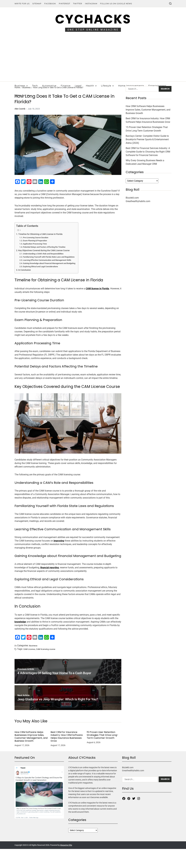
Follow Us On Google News (116, 3)
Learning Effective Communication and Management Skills (47, 260)
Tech (35, 85)
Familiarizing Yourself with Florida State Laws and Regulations (49, 257)
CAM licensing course (45, 649)
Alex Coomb (20, 109)
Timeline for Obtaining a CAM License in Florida (40, 234)
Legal (78, 85)
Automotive (49, 85)
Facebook (50, 3)
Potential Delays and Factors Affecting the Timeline (44, 247)
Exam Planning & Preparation (35, 240)
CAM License (29, 649)
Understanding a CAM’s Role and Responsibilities (43, 254)
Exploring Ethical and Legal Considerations (40, 266)
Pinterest (64, 3)
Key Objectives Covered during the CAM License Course (44, 250)
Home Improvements (131, 85)
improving (59, 540)
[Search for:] (141, 89)
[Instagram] (138, 798)
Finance (65, 85)
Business (20, 85)
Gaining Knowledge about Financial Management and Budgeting (49, 263)
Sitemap (36, 3)
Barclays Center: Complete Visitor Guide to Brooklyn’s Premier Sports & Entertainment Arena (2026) (147, 139)
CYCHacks (93, 19)
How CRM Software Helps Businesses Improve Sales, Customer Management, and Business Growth (31, 736)
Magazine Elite (66, 845)
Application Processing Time (35, 244)
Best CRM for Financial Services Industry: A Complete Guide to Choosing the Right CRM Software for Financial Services (148, 152)
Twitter (77, 3)
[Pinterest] (128, 798)
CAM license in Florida (97, 288)
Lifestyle (106, 85)
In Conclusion (24, 270)
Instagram (91, 3)
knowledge (20, 621)
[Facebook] (124, 798)
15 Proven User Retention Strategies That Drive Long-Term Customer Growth (102, 735)
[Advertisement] (93, 59)
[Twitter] (133, 798)
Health (90, 85)
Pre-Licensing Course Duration (35, 237)
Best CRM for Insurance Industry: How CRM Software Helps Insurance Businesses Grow (67, 736)
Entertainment (157, 85)
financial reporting (49, 567)
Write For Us (22, 3)
